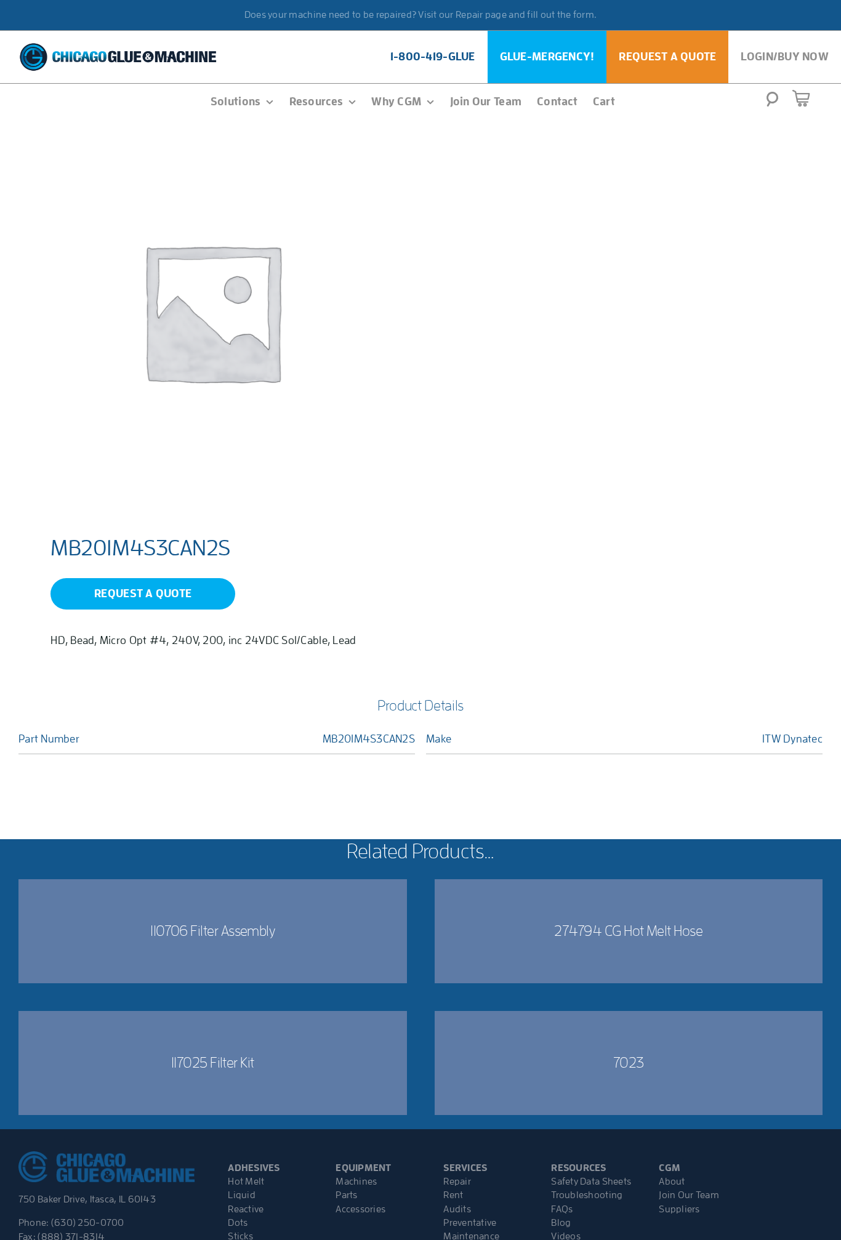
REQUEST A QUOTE (142, 593)
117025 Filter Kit (212, 1062)
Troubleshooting (586, 1195)
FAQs (562, 1209)
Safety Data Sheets (591, 1181)
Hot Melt (246, 1181)
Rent (453, 1195)
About (672, 1181)
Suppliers (679, 1209)
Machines (356, 1181)
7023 (628, 1062)
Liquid (242, 1195)
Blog (561, 1223)
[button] (772, 102)
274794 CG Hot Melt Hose (628, 931)
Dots (237, 1223)
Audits (457, 1209)
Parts (346, 1195)
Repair (457, 1181)
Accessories (360, 1209)
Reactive (246, 1209)
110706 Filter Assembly (212, 931)
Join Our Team (689, 1195)
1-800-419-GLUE (432, 56)
